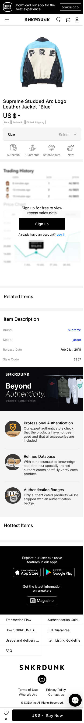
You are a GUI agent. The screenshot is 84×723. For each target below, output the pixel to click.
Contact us (56, 694)
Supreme (74, 330)
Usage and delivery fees (24, 640)
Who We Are (28, 694)
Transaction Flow (18, 620)
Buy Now (47, 715)
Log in (61, 234)
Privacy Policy (56, 690)
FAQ (9, 651)
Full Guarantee (59, 630)
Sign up (42, 224)
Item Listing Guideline (64, 640)
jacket (77, 340)
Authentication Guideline (66, 620)
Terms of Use (28, 690)
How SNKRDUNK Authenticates (24, 630)
